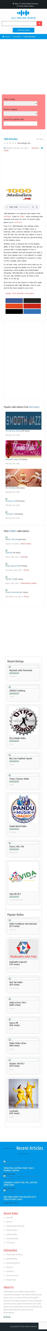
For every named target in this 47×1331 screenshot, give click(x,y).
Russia (26, 596)
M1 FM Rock (10, 488)
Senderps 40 (10, 501)
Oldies (6, 150)
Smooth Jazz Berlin (13, 431)
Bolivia (26, 570)
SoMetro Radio (11, 1234)
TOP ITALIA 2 (10, 1243)
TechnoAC (10, 514)
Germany (17, 36)
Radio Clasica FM (12, 566)
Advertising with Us (13, 1263)
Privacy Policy (11, 1280)
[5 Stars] (15, 143)
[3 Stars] (10, 143)
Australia (24, 557)
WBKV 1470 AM (12, 539)
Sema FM (9, 1218)
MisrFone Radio (11, 1230)
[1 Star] (5, 143)
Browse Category (10, 109)
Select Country (9, 99)
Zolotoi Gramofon (13, 592)
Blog (16, 4)
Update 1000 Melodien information (20, 293)
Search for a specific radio (14, 119)
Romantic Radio (12, 459)
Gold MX (9, 552)
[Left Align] (39, 23)
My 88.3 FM (10, 579)
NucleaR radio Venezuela (15, 1226)
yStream (9, 1222)
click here (18, 222)
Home (7, 36)
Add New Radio (23, 30)
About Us (9, 1267)
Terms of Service (12, 1276)
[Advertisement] (23, 66)
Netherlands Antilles (29, 583)
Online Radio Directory (29, 4)
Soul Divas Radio (12, 1239)
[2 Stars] (7, 143)
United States (25, 543)
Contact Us (10, 1271)
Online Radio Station (26, 6)
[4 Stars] (13, 143)
